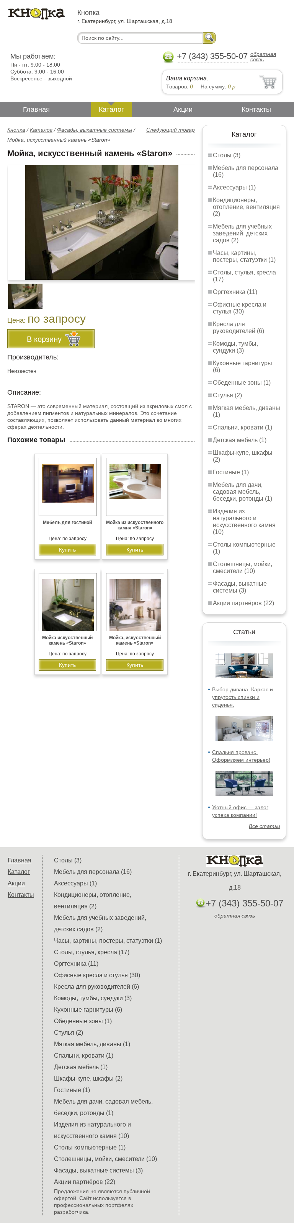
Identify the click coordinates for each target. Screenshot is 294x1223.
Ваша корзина (186, 78)
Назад (19, 218)
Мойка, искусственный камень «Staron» (135, 640)
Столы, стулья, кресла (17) (91, 952)
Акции (183, 109)
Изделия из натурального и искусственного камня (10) (244, 521)
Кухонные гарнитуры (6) (88, 1009)
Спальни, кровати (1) (242, 427)
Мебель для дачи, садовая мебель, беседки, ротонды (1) (242, 492)
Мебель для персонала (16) (93, 872)
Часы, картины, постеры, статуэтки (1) (244, 256)
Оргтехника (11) (235, 292)
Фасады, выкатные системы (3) (240, 587)
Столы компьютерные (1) (90, 1147)
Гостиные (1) (231, 472)
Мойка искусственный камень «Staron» (67, 640)
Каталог (111, 109)
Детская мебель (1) (239, 440)
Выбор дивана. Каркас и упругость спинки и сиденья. (242, 697)
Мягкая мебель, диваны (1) (92, 1044)
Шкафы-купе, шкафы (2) (88, 1078)
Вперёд (182, 218)
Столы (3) (226, 155)
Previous (21, 292)
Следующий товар (170, 130)
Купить (67, 550)
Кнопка (16, 130)
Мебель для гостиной (67, 522)
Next (186, 292)
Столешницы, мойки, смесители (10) (242, 567)
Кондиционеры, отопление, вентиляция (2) (246, 207)
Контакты (256, 109)
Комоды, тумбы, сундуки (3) (235, 347)
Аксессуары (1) (234, 187)
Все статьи (264, 826)
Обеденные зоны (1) (242, 382)
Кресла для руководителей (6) (238, 327)
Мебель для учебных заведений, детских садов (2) (242, 233)
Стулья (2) (227, 395)
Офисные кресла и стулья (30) (239, 308)
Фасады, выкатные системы (94, 130)
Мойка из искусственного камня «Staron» (134, 525)
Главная (36, 109)
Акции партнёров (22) (243, 603)
